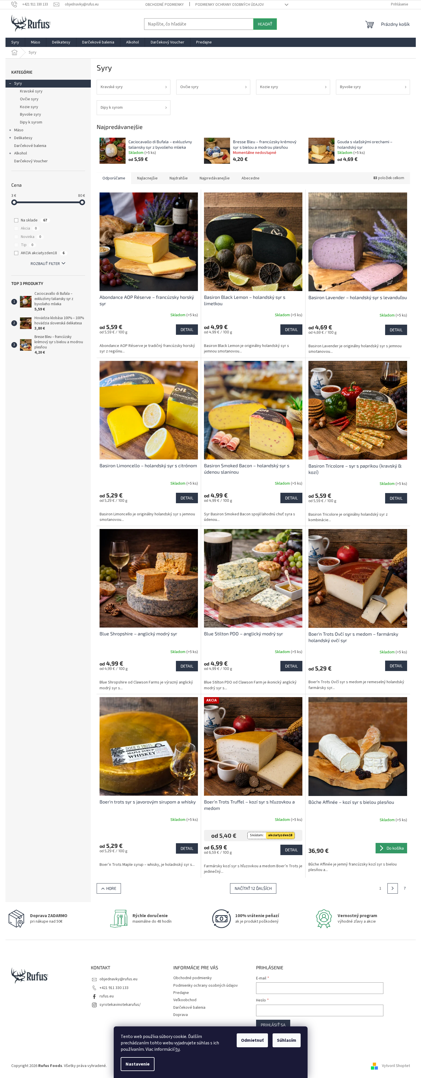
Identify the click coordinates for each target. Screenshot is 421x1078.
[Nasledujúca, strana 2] (392, 888)
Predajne (181, 993)
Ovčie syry (29, 99)
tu (177, 1049)
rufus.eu (107, 996)
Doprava (180, 1015)
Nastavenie (138, 1064)
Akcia (29, 228)
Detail (187, 329)
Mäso (18, 130)
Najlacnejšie (147, 178)
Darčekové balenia (30, 146)
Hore (111, 888)
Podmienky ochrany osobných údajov (229, 4)
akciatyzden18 (280, 835)
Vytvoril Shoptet (396, 1066)
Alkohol (20, 153)
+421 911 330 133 (114, 988)
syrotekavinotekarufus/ (120, 1005)
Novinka (31, 237)
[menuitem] (15, 42)
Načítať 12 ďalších (253, 888)
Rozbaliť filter (45, 264)
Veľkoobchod (184, 1000)
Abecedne (251, 178)
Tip (27, 245)
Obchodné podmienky (164, 4)
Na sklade (34, 220)
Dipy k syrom (31, 122)
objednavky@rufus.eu (118, 979)
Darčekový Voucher (31, 161)
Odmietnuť (252, 1040)
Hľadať (265, 23)
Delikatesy (23, 138)
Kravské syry (31, 91)
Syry (18, 83)
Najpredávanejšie (215, 178)
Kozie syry (29, 107)
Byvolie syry (30, 114)
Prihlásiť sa (273, 1024)
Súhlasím (286, 1040)
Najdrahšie (179, 178)
